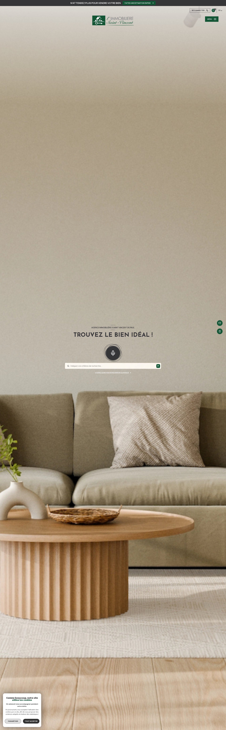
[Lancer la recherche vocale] (113, 352)
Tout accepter (31, 721)
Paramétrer (13, 721)
